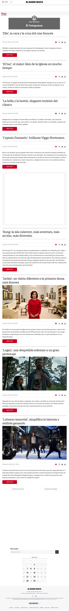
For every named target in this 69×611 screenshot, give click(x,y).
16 (34, 573)
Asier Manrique (34, 22)
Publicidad (42, 607)
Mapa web (47, 607)
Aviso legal (17, 607)
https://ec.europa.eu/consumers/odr (50, 599)
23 (34, 577)
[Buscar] (57, 552)
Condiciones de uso (24, 607)
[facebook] (32, 596)
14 (27, 573)
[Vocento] (34, 603)
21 (27, 577)
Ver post (9, 55)
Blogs (3, 14)
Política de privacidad (34, 607)
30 (34, 581)
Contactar (11, 607)
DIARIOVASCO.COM (34, 589)
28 (27, 581)
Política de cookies (54, 607)
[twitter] (36, 596)
